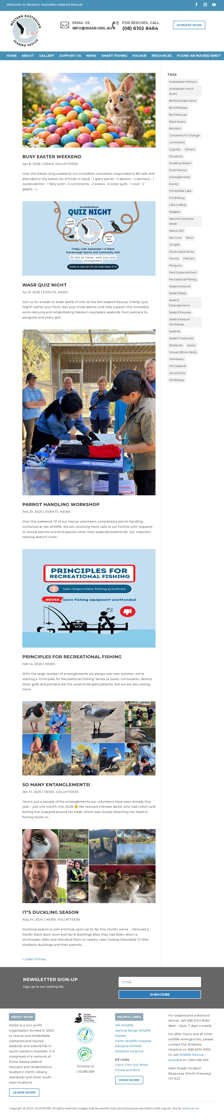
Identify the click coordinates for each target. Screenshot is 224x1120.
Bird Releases (178, 107)
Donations (176, 156)
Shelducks (176, 345)
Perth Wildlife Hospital (133, 1041)
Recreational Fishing (182, 279)
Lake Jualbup (177, 204)
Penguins (175, 265)
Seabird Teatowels (181, 338)
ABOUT (28, 56)
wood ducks (177, 373)
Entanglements (179, 177)
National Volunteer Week (181, 221)
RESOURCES (162, 56)
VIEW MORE (129, 1080)
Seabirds (174, 331)
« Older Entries (34, 959)
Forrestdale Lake (180, 190)
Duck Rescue (178, 170)
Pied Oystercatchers (183, 272)
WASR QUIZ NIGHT (44, 285)
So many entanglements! (56, 784)
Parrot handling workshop (61, 504)
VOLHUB (139, 56)
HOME (12, 56)
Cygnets (174, 149)
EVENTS (49, 292)
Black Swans (177, 121)
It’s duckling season (50, 912)
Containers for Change (184, 135)
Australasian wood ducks (181, 91)
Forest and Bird (127, 1070)
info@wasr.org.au (92, 28)
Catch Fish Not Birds (131, 1065)
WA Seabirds (177, 366)
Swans (191, 345)
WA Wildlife (124, 1025)
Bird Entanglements (182, 100)
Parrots (174, 258)
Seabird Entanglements (179, 302)
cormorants (177, 142)
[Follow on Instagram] (205, 4)
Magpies (174, 211)
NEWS (91, 56)
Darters (190, 149)
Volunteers (176, 359)
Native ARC (176, 230)
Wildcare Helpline (129, 1051)
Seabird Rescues (180, 312)
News (189, 237)
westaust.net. (191, 1108)
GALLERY (46, 56)
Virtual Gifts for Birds (182, 352)
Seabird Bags (177, 293)
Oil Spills (174, 244)
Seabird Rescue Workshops (179, 322)
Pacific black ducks (181, 251)
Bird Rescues (178, 114)
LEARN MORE (24, 1092)
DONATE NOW (189, 25)
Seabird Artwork (180, 286)
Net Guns (175, 237)
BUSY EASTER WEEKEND (51, 156)
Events (173, 184)
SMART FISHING (114, 56)
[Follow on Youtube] (213, 4)
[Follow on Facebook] (196, 4)
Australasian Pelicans (183, 81)
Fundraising (177, 197)
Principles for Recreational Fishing (72, 656)
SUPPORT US (70, 56)
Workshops (176, 380)
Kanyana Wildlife (128, 1046)
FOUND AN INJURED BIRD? (199, 56)
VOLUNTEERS (66, 164)
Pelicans (188, 258)
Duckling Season (180, 163)
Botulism (175, 128)
